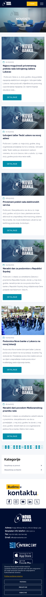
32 (14, 447)
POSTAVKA (23, 582)
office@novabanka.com (19, 537)
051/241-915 (22, 534)
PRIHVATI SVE (23, 587)
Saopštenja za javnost (12, 466)
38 (31, 447)
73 (39, 447)
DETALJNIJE (12, 97)
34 (20, 447)
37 (28, 447)
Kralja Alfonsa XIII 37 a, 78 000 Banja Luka (26, 528)
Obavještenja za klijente (12, 470)
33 (17, 447)
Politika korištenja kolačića (13, 576)
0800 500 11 (30, 531)
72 (36, 447)
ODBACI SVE (23, 592)
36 (25, 447)
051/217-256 (13, 534)
